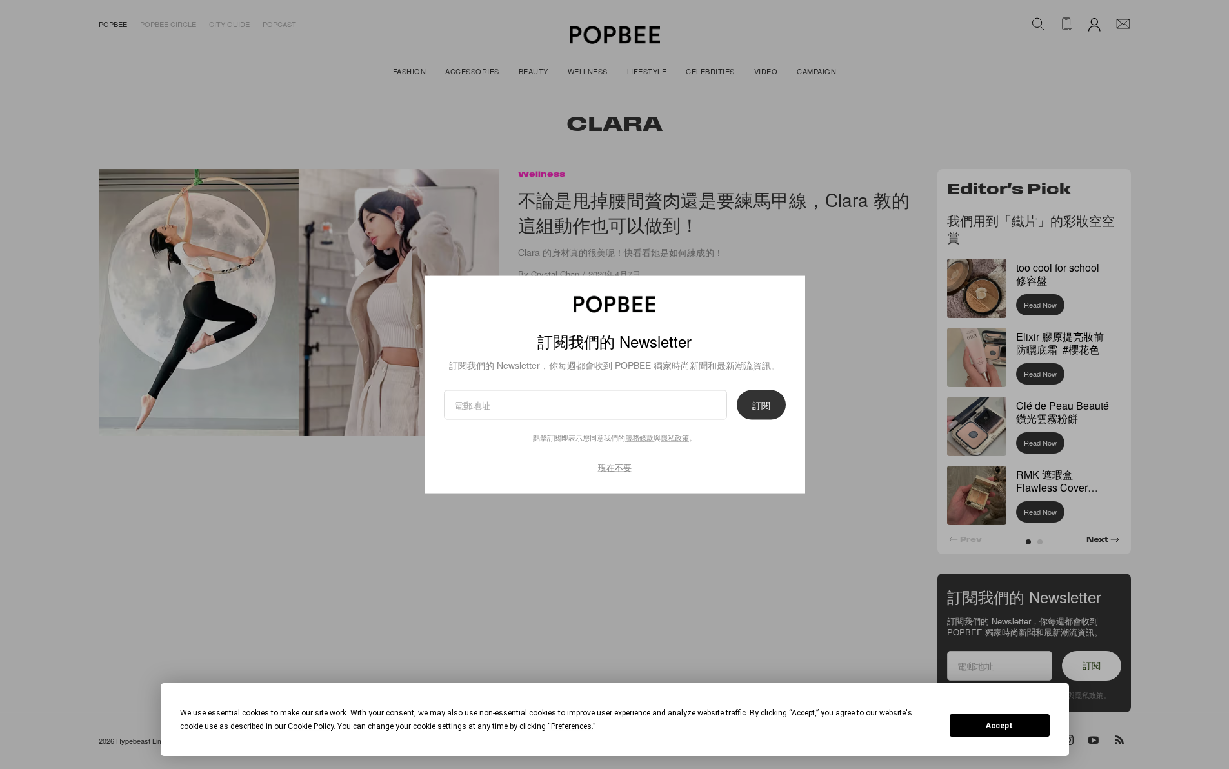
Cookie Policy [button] (311, 726)
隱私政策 (675, 437)
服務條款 (639, 437)
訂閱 (761, 405)
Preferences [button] (571, 726)
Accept (999, 725)
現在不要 (615, 467)
